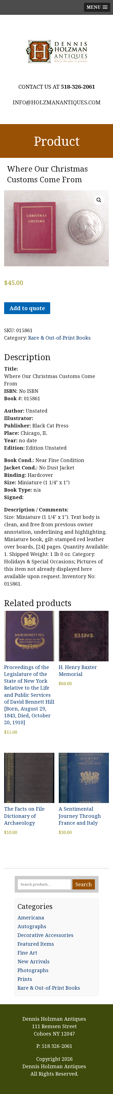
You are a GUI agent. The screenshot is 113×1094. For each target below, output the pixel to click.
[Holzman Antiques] (56, 52)
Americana (31, 917)
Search (83, 884)
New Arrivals (34, 961)
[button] (99, 200)
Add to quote (27, 308)
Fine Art (27, 952)
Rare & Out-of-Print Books (59, 337)
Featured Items (36, 944)
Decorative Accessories (46, 935)
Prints (25, 979)
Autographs (32, 926)
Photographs (33, 970)
